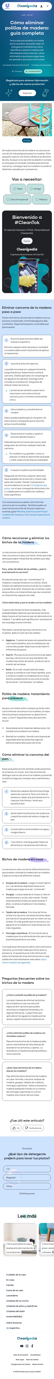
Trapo (19, 188)
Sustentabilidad (14, 1316)
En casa (10, 1280)
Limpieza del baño (15, 1311)
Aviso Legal (20, 1360)
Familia (10, 1285)
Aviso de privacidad (21, 1355)
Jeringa (37, 188)
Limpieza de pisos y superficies (21, 1306)
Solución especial (19, 199)
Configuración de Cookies (20, 1364)
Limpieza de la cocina (17, 1300)
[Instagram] (27, 1346)
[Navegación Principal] (48, 6)
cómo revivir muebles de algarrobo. (24, 961)
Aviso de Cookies (32, 1360)
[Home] (27, 6)
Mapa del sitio (37, 1364)
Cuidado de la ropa (16, 1274)
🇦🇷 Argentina (13, 1328)
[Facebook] (32, 1346)
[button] (27, 93)
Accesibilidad (35, 1355)
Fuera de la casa (14, 1290)
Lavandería (12, 1295)
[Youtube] (21, 1346)
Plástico (43, 199)
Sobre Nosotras (14, 1322)
